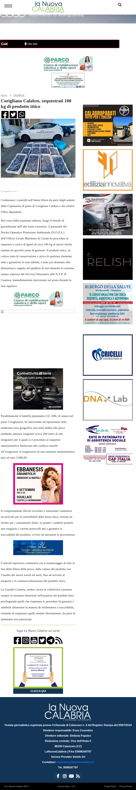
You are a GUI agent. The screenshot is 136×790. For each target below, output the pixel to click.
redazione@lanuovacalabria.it (75, 762)
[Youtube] (71, 776)
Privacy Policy (125, 786)
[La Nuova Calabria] (48, 6)
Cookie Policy (110, 786)
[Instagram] (64, 776)
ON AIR (32, 44)
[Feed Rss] (78, 776)
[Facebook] (58, 776)
